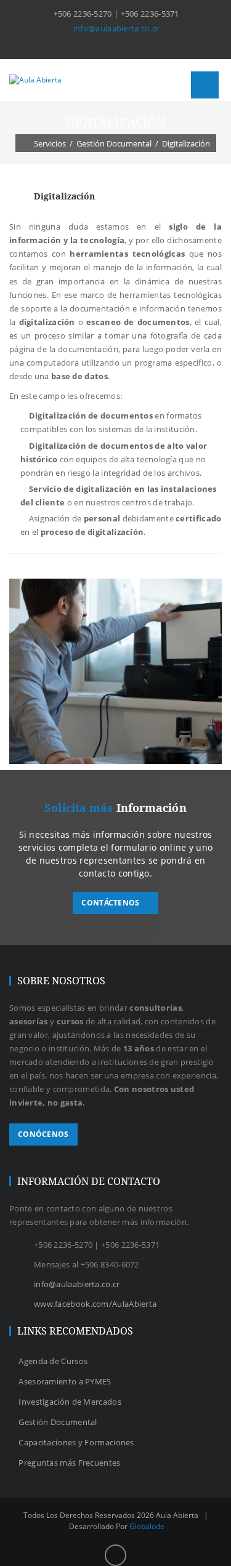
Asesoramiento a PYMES (64, 1381)
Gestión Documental (57, 1421)
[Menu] (205, 84)
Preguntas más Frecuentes (69, 1462)
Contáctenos (111, 902)
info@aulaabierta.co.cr (116, 28)
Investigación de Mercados (69, 1401)
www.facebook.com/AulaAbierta (95, 1303)
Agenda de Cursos (52, 1361)
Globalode (146, 1526)
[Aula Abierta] (35, 80)
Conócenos (43, 1134)
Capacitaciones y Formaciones (76, 1442)
